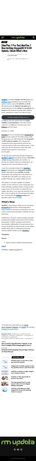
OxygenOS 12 (5, 207)
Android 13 (16, 334)
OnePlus (4, 100)
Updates (19, 195)
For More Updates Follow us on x (18, 117)
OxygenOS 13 (29, 338)
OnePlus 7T (20, 335)
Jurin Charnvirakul (12, 55)
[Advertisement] (18, 17)
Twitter (23, 327)
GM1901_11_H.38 (25, 334)
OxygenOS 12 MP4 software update (13, 338)
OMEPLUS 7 (5, 335)
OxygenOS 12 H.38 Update (9, 337)
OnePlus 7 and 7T (7, 158)
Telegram (15, 327)
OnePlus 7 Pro (6, 102)
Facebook (8, 327)
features (4, 127)
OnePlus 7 (4, 135)
